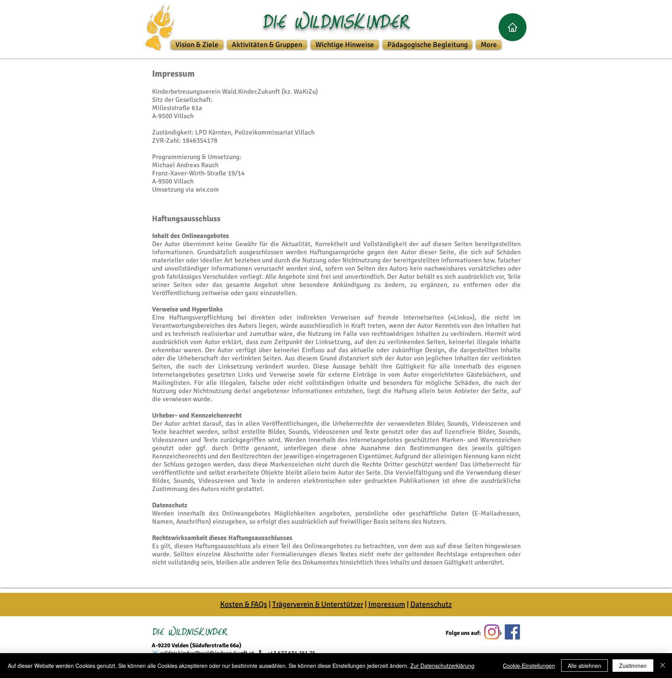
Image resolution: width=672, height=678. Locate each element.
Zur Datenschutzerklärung (442, 665)
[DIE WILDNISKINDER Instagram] (491, 632)
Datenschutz (431, 604)
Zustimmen (633, 665)
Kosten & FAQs (243, 604)
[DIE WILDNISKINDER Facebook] (512, 632)
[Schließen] (662, 665)
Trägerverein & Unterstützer (317, 604)
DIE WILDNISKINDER (190, 631)
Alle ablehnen (584, 665)
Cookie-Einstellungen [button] (529, 665)
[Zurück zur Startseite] (513, 27)
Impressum (386, 604)
